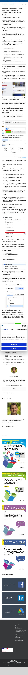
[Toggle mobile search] (22, 4)
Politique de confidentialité (20, 630)
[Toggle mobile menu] (25, 4)
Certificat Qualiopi (18, 638)
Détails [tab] (12, 329)
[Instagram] (13, 389)
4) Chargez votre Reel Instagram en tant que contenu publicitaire (12, 59)
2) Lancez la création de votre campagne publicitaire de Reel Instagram (13, 55)
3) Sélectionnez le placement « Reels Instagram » (13, 57)
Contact (16, 627)
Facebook (9, 392)
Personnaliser (13, 348)
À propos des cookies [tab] (21, 329)
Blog (16, 625)
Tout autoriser (14, 344)
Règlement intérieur (19, 636)
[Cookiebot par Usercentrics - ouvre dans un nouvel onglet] (21, 326)
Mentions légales (18, 628)
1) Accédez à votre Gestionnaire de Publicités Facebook (12, 52)
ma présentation (18, 385)
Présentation (17, 624)
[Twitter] (14, 389)
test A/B (16, 184)
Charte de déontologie (19, 631)
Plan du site (17, 637)
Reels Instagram (10, 21)
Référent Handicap (19, 640)
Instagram (13, 392)
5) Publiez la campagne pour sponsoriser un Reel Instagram (13, 62)
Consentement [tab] (4, 329)
